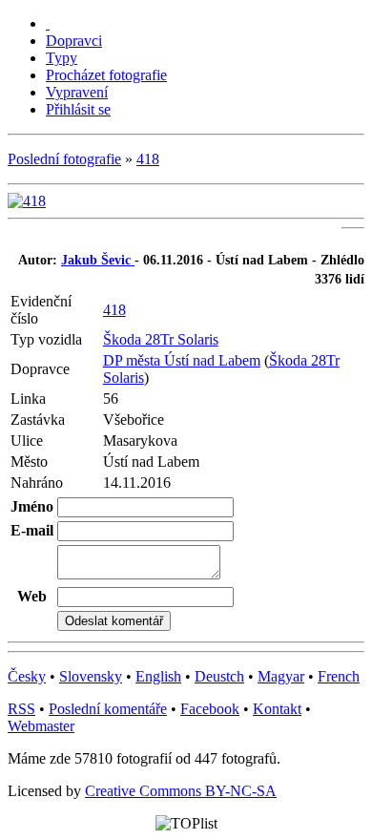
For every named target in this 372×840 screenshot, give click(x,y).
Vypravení (77, 92)
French (339, 676)
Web (32, 596)
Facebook (209, 709)
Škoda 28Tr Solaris (160, 339)
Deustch (219, 676)
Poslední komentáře (108, 709)
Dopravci (74, 40)
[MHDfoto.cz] (48, 23)
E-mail (31, 530)
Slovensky (90, 676)
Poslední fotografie (64, 159)
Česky (27, 676)
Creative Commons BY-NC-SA (181, 791)
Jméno (31, 506)
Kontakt (277, 709)
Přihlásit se (78, 109)
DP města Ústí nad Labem (181, 360)
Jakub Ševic (97, 260)
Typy (61, 58)
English (158, 676)
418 (147, 159)
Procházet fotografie (106, 75)
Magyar (281, 676)
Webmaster (41, 726)
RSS (21, 709)
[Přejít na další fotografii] (27, 201)
